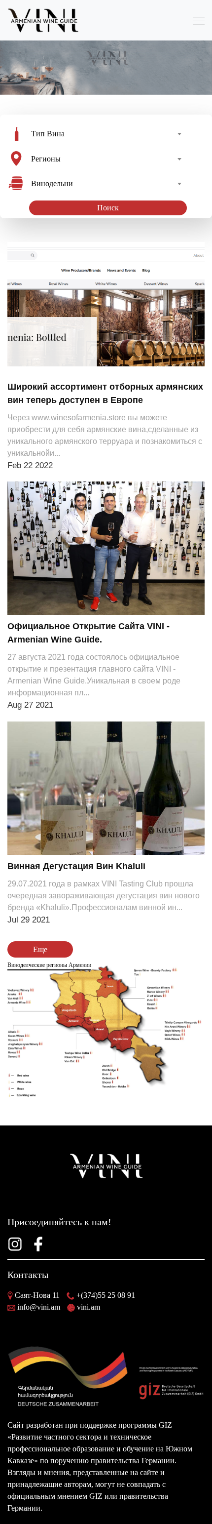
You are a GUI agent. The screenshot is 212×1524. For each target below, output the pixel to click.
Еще (40, 949)
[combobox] (106, 134)
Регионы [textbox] (46, 159)
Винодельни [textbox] (52, 183)
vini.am (88, 1307)
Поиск (108, 207)
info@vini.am (38, 1307)
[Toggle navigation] (196, 20)
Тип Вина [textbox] (48, 133)
